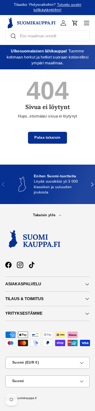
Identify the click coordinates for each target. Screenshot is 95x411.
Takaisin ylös (44, 215)
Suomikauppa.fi (26, 398)
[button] (75, 23)
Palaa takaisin (47, 137)
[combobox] (47, 36)
